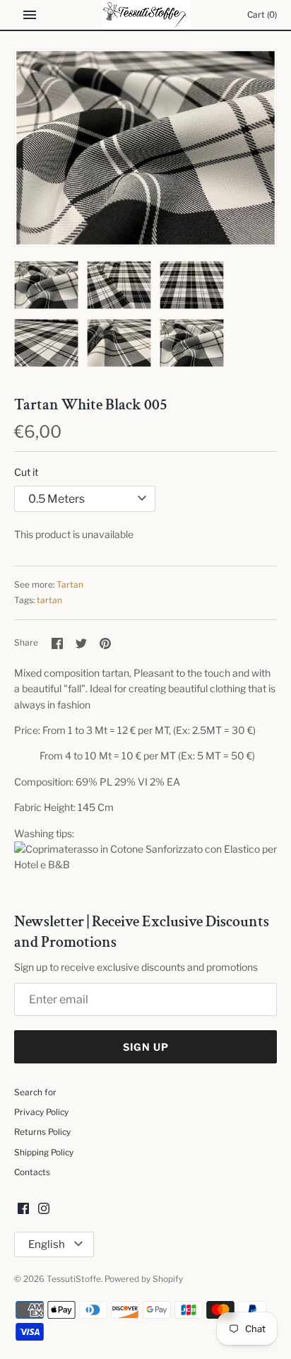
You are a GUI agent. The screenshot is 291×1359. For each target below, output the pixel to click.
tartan (49, 600)
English (46, 1244)
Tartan (70, 585)
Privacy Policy (41, 1112)
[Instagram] (43, 1209)
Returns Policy (42, 1132)
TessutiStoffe (74, 1279)
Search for (35, 1092)
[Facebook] (23, 1209)
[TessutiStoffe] (146, 15)
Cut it (26, 472)
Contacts (32, 1172)
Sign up (146, 1047)
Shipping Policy (43, 1152)
